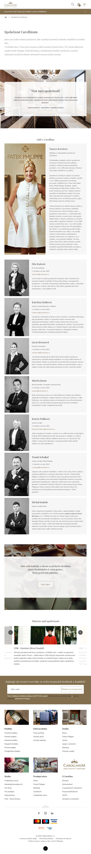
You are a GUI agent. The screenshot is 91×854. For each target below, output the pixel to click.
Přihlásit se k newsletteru (71, 689)
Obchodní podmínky (46, 839)
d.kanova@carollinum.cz (40, 274)
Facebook (39, 813)
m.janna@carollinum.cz (40, 391)
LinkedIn (52, 813)
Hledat (73, 4)
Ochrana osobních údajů (28, 839)
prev (10, 632)
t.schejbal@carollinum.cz (40, 467)
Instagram (45, 813)
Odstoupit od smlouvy (63, 839)
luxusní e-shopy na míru (42, 841)
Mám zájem (45, 584)
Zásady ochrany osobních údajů (59, 696)
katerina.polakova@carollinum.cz (43, 429)
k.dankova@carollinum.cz (41, 313)
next (80, 632)
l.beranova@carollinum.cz (41, 353)
